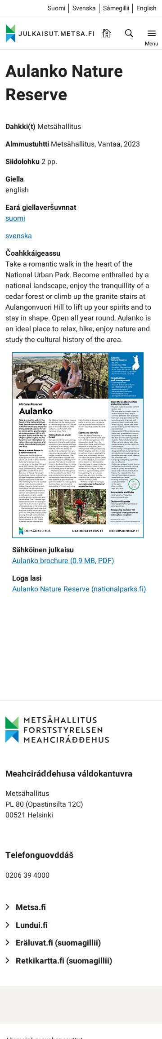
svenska (18, 236)
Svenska (84, 8)
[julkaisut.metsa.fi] (57, 729)
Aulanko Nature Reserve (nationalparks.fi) (79, 589)
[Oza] (129, 33)
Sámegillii (116, 8)
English (146, 8)
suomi (15, 218)
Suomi (56, 8)
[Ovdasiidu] (106, 33)
